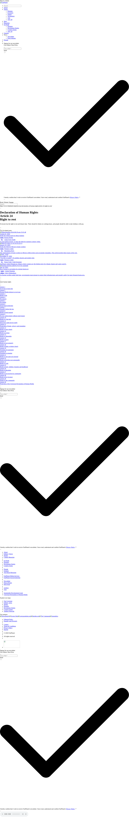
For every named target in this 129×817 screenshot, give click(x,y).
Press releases (12, 38)
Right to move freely (6, 329)
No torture (3, 302)
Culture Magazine (9, 557)
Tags (5, 589)
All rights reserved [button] (9, 636)
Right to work (4, 363)
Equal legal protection (6, 305)
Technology (11, 16)
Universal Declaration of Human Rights (15, 594)
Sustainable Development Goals (13, 593)
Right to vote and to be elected (9, 356)
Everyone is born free (6, 288)
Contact (6, 624)
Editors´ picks (8, 603)
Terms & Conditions (10, 626)
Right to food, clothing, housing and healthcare (14, 367)
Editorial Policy (8, 619)
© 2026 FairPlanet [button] (9, 633)
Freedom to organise (6, 353)
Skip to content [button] (4, 1)
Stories (6, 555)
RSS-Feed (7, 584)
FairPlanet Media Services (11, 576)
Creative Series (12, 30)
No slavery (3, 299)
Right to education (5, 370)
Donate (6, 40)
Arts (9, 18)
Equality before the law (7, 309)
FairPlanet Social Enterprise (12, 577)
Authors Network (9, 611)
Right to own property (6, 343)
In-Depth (6, 24)
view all (10, 19)
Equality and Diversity (10, 621)
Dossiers (10, 26)
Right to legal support (6, 312)
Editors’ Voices (8, 554)
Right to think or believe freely (9, 346)
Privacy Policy (74, 197)
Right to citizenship (6, 336)
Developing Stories (13, 28)
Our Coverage (8, 601)
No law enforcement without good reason (12, 316)
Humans (10, 11)
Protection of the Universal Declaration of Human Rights (17, 384)
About (6, 7)
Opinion (6, 33)
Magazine (7, 23)
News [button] (5, 35)
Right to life (3, 295)
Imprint (6, 629)
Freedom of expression (7, 350)
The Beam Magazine (10, 572)
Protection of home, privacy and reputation (12, 326)
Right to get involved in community (10, 373)
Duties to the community (7, 380)
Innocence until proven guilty (8, 322)
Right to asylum (4, 333)
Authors (6, 588)
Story (5, 21)
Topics (6, 9)
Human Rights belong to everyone (10, 292)
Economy (10, 13)
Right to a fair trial (5, 319)
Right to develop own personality (10, 360)
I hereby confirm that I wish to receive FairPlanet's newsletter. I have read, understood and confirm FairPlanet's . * (42, 197)
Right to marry (4, 339)
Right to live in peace (6, 377)
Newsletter (11, 36)
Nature (10, 14)
